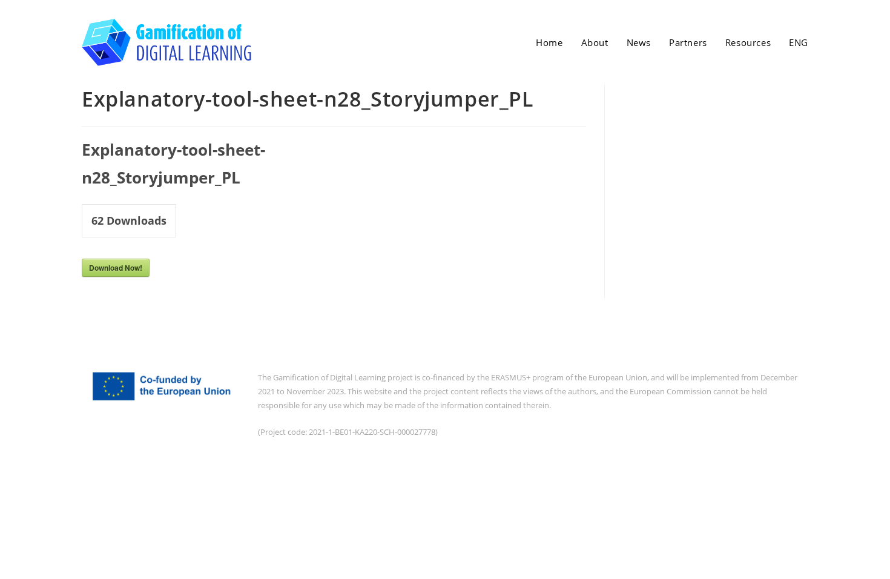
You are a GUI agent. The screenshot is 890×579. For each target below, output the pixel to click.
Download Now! (115, 267)
